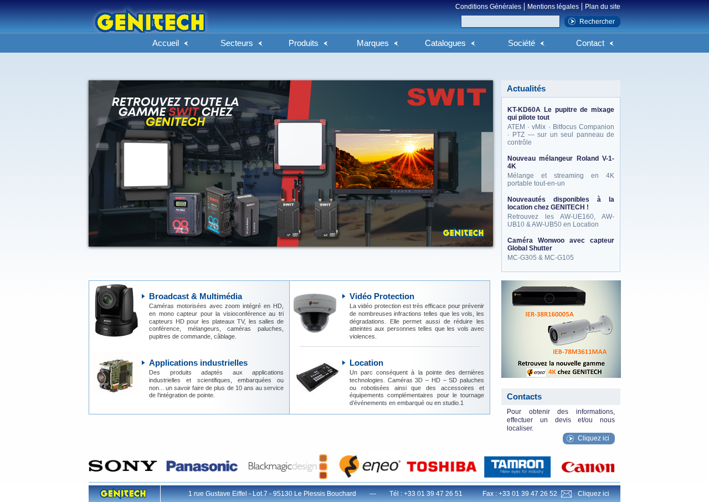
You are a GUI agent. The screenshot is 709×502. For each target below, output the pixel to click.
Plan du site (602, 7)
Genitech (149, 27)
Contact (590, 43)
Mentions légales (553, 7)
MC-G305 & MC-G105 (560, 249)
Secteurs (236, 43)
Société (521, 43)
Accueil (165, 43)
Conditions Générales (488, 7)
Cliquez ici (593, 438)
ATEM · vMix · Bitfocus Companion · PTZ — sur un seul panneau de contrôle (560, 126)
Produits (303, 43)
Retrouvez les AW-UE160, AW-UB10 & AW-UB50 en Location (560, 212)
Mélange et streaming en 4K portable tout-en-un (560, 171)
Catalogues (445, 43)
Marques (373, 43)
